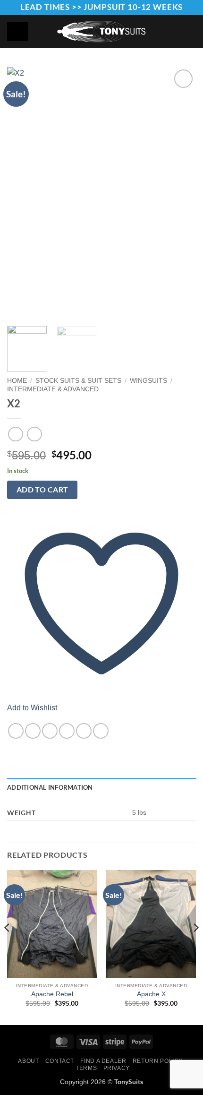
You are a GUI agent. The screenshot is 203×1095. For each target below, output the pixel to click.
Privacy (116, 1068)
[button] (191, 31)
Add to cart (42, 489)
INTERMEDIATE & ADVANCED (53, 389)
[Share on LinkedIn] (101, 731)
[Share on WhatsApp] (16, 731)
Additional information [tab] (50, 787)
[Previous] (22, 193)
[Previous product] (34, 434)
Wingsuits (148, 380)
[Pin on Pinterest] (84, 731)
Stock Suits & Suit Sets (78, 380)
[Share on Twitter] (50, 731)
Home (17, 380)
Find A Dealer (103, 1061)
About (28, 1061)
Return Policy (158, 1061)
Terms (86, 1068)
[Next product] (15, 434)
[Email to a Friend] (67, 731)
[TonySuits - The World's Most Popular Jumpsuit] (101, 31)
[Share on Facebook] (33, 731)
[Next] (180, 193)
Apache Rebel (52, 994)
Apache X (151, 994)
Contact (59, 1061)
